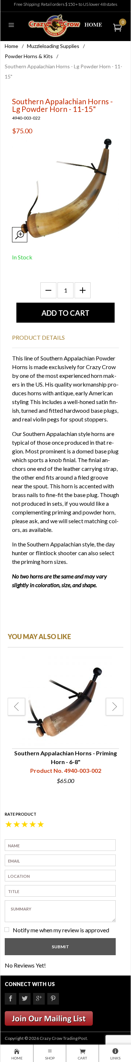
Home (11, 46)
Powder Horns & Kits (29, 56)
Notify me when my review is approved (61, 929)
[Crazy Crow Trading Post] (65, 24)
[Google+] (39, 999)
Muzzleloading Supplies (53, 46)
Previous (16, 706)
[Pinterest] (53, 999)
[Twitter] (25, 999)
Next (114, 706)
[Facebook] (10, 999)
